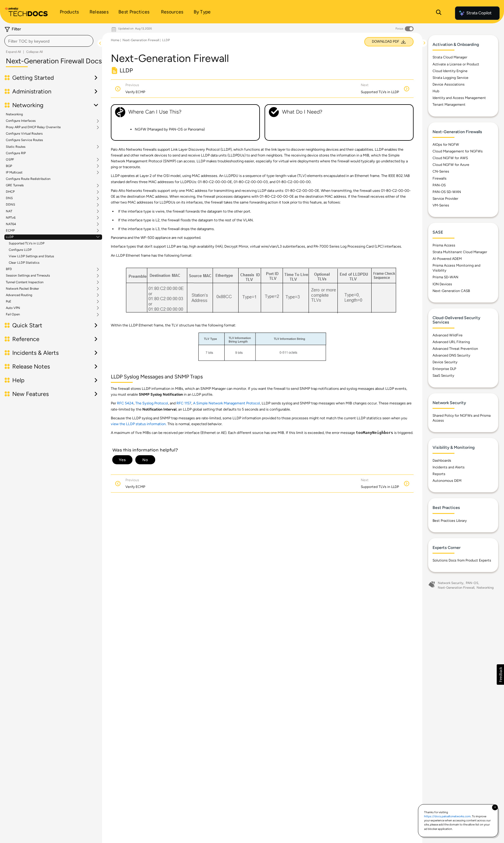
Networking (14, 114)
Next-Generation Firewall (141, 40)
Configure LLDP (20, 250)
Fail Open (13, 314)
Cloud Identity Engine (450, 71)
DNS (9, 198)
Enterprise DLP (444, 369)
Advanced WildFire (448, 335)
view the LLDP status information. (139, 424)
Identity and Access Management (459, 98)
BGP (9, 166)
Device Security (445, 362)
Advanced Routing (19, 295)
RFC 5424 (125, 403)
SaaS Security (443, 375)
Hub (436, 91)
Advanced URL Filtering (451, 342)
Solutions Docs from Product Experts (462, 560)
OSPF (10, 159)
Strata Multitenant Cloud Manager (460, 252)
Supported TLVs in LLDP (26, 243)
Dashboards (442, 460)
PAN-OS (439, 185)
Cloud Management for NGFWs (458, 151)
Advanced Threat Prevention (455, 349)
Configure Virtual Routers (24, 133)
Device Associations (449, 84)
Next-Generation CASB (451, 291)
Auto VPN (13, 308)
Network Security (450, 583)
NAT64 (11, 224)
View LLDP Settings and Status (31, 256)
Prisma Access (444, 245)
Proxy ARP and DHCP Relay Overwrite (33, 127)
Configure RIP (16, 153)
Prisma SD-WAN (445, 277)
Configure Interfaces (21, 121)
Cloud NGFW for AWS (450, 158)
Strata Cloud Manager (450, 57)
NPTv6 (10, 218)
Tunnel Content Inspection (24, 282)
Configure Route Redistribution (28, 179)
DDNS (10, 204)
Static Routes (15, 147)
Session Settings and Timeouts (28, 275)
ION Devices (442, 284)
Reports (439, 474)
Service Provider (445, 199)
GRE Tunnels (15, 185)
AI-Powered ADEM (447, 259)
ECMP (10, 230)
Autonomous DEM (447, 481)
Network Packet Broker (22, 289)
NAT (9, 211)
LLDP (9, 237)
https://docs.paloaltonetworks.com (447, 816)
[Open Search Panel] (438, 13)
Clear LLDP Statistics (24, 263)
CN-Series (441, 171)
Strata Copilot (478, 13)
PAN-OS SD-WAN (447, 192)
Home (115, 40)
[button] (500, 674)
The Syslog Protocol (151, 403)
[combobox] (48, 41)
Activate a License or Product (456, 64)
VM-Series (441, 205)
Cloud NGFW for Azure (451, 165)
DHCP (10, 192)
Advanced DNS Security (451, 355)
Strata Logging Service (450, 78)
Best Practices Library (450, 521)
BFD (9, 269)
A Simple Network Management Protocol (226, 403)
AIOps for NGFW (446, 144)
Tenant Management (449, 104)
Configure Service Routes (24, 140)
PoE (8, 301)
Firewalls (440, 178)
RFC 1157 (183, 403)
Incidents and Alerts (449, 467)
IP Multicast (14, 172)
